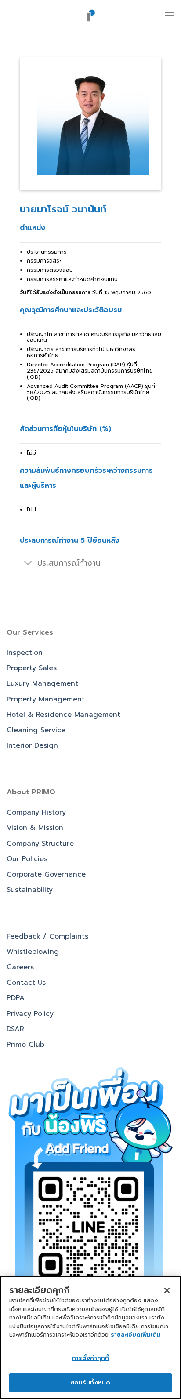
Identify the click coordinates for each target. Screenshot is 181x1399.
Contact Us (26, 982)
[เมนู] (169, 15)
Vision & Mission (35, 827)
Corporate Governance (46, 874)
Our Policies (27, 859)
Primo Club (25, 1044)
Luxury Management (42, 683)
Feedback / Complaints (47, 936)
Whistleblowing (33, 951)
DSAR (15, 1029)
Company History (36, 812)
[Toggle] (28, 564)
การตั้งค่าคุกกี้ (90, 1358)
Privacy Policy (30, 1013)
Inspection (25, 652)
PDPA (16, 998)
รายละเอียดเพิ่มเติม (136, 1334)
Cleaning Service (36, 730)
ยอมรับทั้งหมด (90, 1382)
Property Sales (32, 668)
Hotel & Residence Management (63, 714)
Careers (20, 967)
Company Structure (40, 843)
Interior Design (32, 745)
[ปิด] (167, 1290)
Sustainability (30, 889)
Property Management (46, 699)
